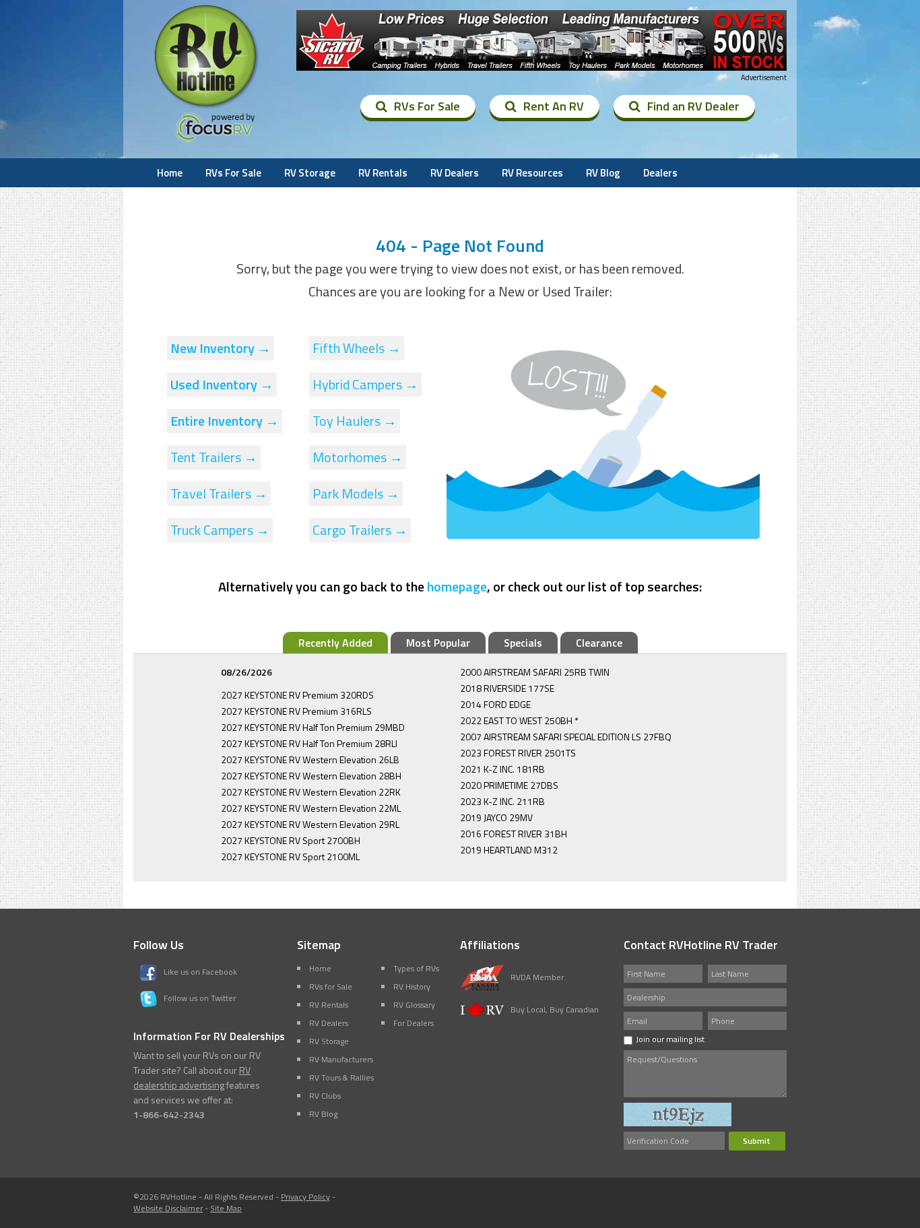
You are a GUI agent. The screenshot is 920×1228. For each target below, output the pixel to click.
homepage (457, 586)
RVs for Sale (330, 986)
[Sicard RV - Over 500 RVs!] (541, 40)
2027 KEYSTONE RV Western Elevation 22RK (311, 792)
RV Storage (309, 173)
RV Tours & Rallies (341, 1077)
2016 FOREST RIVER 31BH (513, 834)
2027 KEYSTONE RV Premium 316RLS (296, 711)
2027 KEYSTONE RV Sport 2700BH (290, 840)
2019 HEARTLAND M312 (509, 850)
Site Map (226, 1208)
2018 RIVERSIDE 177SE (507, 688)
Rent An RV (553, 106)
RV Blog (603, 173)
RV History (411, 986)
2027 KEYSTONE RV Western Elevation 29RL (310, 824)
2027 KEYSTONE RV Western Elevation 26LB (310, 759)
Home (170, 173)
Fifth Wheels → (357, 347)
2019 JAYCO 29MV (496, 817)
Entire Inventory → (224, 420)
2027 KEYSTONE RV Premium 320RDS (297, 695)
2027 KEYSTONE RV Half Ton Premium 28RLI (309, 743)
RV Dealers (454, 173)
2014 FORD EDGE (495, 704)
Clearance (599, 643)
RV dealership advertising (192, 1077)
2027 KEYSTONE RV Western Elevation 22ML (311, 808)
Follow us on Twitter (200, 998)
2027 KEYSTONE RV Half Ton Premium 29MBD (313, 727)
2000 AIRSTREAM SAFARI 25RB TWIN (535, 672)
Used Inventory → (221, 384)
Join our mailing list (670, 1039)
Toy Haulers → (355, 420)
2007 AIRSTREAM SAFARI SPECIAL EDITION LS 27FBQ (565, 737)
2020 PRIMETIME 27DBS (509, 785)
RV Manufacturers (341, 1059)
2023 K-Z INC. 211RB (502, 801)
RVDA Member (537, 977)
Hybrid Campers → (365, 384)
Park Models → (356, 493)
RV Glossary (414, 1004)
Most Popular (438, 643)
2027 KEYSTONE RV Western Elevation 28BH (311, 776)
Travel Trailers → (218, 493)
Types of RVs (416, 968)
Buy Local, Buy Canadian (555, 1009)
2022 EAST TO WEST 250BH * (519, 720)
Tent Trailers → (213, 457)
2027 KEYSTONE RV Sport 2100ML (290, 856)
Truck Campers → (219, 529)
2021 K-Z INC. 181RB (502, 769)
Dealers (660, 173)
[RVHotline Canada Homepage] (207, 107)
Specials (523, 643)
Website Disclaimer (168, 1208)
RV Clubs (325, 1095)
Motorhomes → (358, 457)
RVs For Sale (427, 106)
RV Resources (532, 173)
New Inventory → (220, 347)
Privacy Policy (305, 1196)
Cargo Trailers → (360, 529)
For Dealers (413, 1022)
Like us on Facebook (200, 971)
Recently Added (335, 643)
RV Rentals (382, 173)
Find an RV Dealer (693, 106)
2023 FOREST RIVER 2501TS (518, 753)
